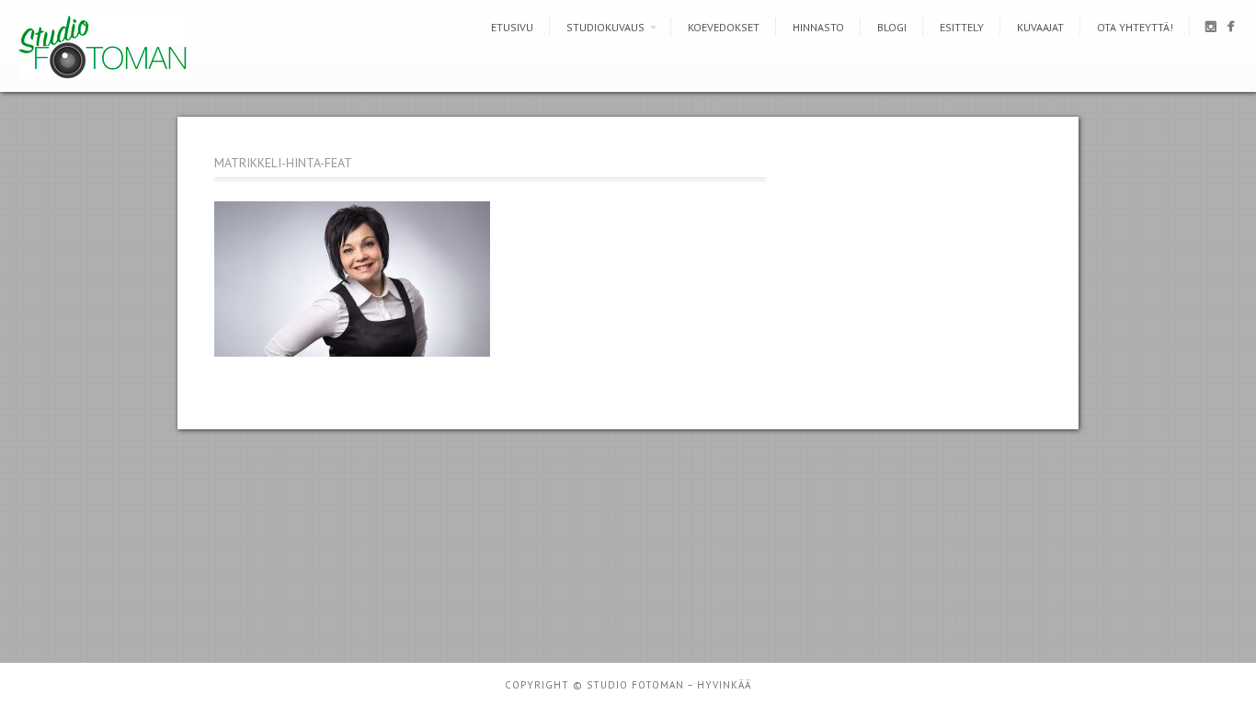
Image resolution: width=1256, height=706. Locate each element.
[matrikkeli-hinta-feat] (352, 352)
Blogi (892, 27)
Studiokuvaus (605, 27)
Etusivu (512, 27)
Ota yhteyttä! (1135, 27)
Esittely (962, 27)
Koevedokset (723, 27)
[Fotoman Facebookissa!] (1230, 30)
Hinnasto (818, 27)
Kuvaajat (1040, 27)
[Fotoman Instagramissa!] (1210, 30)
